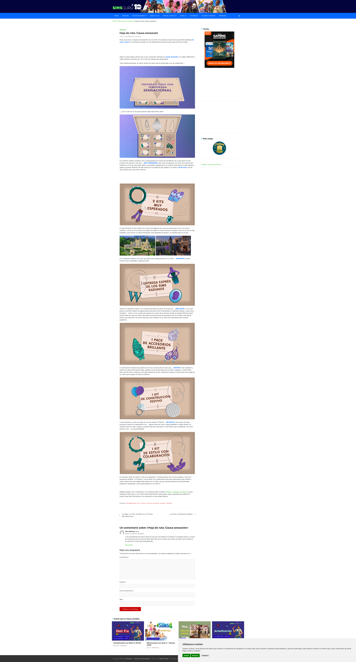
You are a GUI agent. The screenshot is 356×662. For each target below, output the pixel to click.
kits (138, 503)
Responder (129, 545)
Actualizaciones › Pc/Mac (121, 638)
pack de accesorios (153, 503)
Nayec (131, 36)
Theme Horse (163, 658)
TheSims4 (169, 503)
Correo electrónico (127, 591)
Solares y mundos (208, 15)
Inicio (116, 15)
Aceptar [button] (186, 655)
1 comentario (137, 36)
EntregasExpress (131, 503)
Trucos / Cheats (169, 15)
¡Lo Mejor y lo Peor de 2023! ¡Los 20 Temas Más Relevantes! (137, 515)
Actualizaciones (138, 15)
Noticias (125, 15)
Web (121, 599)
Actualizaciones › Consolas (122, 636)
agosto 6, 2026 (118, 645)
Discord (184, 492)
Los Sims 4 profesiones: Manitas (181, 514)
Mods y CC (154, 15)
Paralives (222, 15)
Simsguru (129, 658)
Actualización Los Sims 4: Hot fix (127, 643)
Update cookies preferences (211, 164)
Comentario (124, 557)
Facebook (175, 492)
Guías (182, 15)
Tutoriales (194, 15)
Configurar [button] (205, 655)
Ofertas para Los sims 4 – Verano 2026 (161, 644)
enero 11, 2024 (124, 36)
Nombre (123, 582)
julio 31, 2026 (151, 647)
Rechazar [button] (195, 655)
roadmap (162, 503)
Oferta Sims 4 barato (153, 638)
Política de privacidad (141, 658)
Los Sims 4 (143, 503)
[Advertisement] (153, 49)
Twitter (168, 492)
